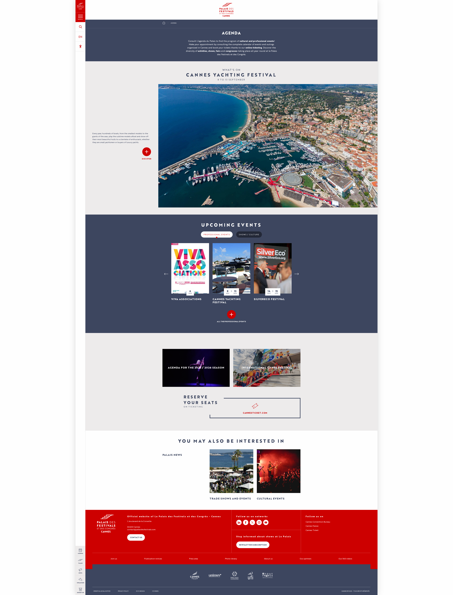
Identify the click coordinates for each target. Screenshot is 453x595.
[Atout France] (267, 575)
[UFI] (250, 576)
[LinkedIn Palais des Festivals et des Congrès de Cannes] (239, 522)
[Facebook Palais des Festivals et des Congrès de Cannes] (245, 522)
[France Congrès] (235, 576)
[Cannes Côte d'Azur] (194, 575)
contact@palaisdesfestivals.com (141, 529)
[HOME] (163, 24)
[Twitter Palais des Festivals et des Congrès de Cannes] (252, 522)
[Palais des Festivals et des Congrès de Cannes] (106, 524)
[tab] (217, 234)
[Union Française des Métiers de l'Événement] (215, 575)
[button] (80, 27)
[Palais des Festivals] (80, 6)
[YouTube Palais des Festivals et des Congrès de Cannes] (265, 522)
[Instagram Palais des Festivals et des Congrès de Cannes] (259, 522)
